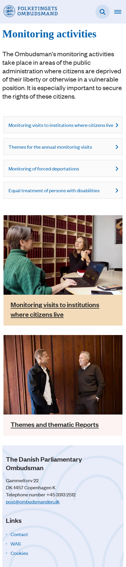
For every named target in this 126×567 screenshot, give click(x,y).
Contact (19, 534)
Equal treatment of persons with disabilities (54, 190)
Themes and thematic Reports (55, 424)
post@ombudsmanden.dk (33, 501)
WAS (16, 543)
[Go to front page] (29, 11)
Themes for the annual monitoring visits (50, 146)
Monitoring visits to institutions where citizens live (60, 125)
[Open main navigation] (120, 11)
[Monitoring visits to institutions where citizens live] (63, 255)
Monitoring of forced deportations (43, 168)
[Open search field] (103, 12)
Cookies (19, 553)
